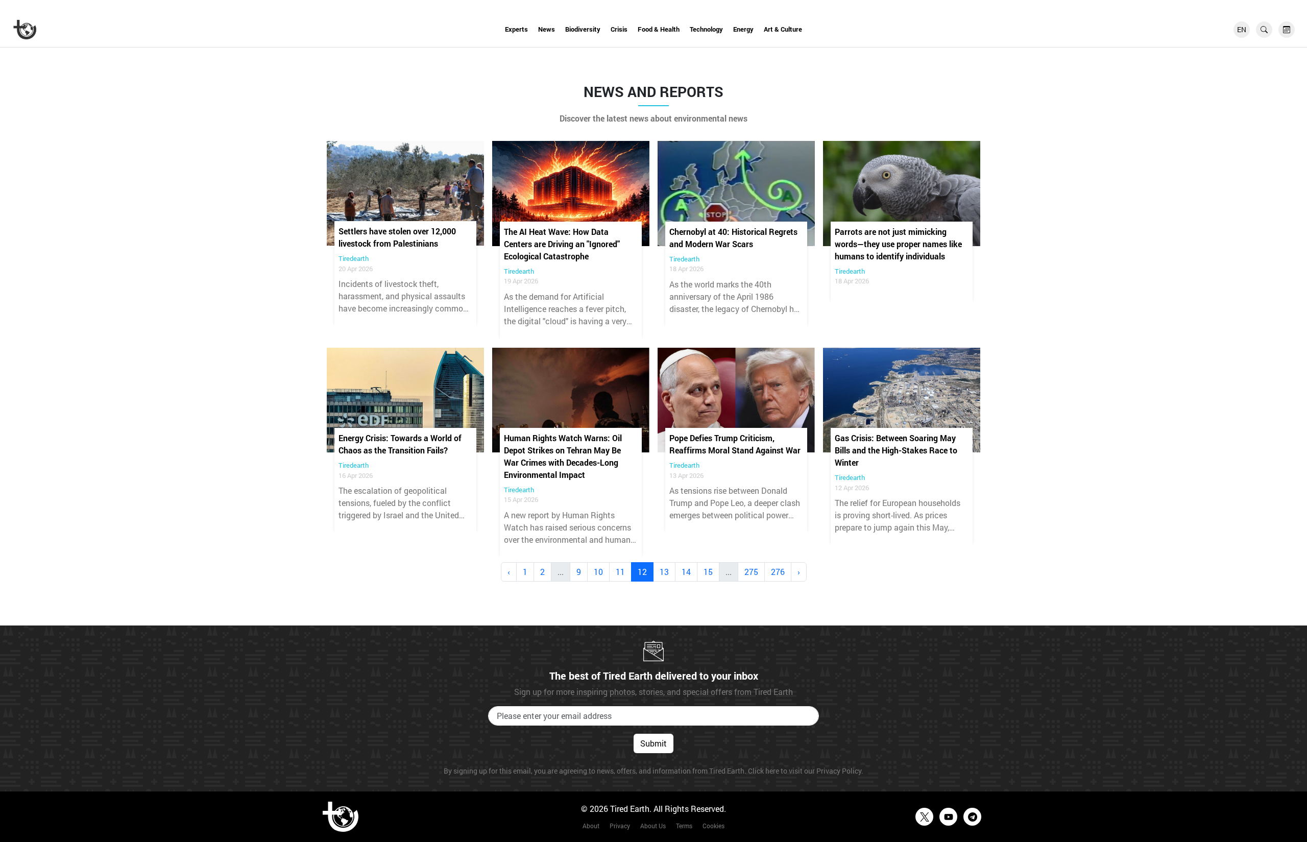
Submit (653, 743)
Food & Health (659, 29)
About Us (653, 826)
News (546, 29)
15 (708, 571)
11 (620, 571)
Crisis (619, 29)
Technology (706, 29)
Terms (684, 826)
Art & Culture (783, 29)
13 (664, 571)
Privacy (620, 826)
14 (686, 571)
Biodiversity (582, 29)
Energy (743, 29)
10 (598, 571)
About (591, 826)
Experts (516, 29)
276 (778, 571)
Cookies (713, 826)
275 (751, 571)
